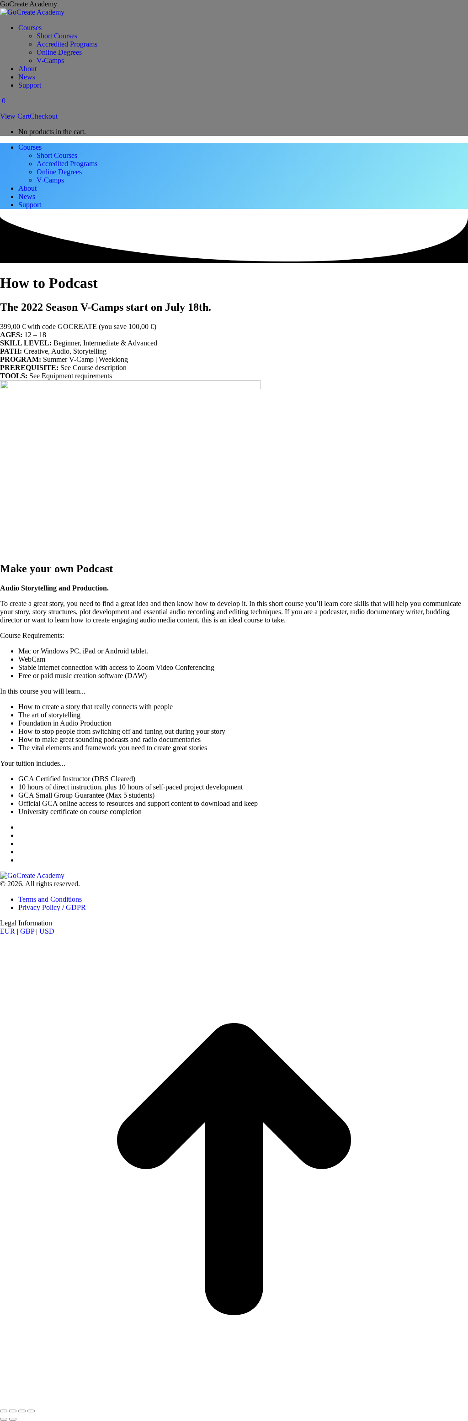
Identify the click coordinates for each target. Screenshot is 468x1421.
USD (46, 931)
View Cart (15, 116)
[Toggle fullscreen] (22, 1411)
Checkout (44, 116)
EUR (7, 931)
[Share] (12, 1411)
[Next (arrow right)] (12, 1419)
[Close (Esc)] (3, 1411)
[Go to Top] (234, 1400)
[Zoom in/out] (31, 1411)
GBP (27, 931)
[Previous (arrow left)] (3, 1419)
